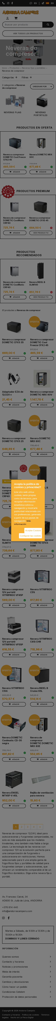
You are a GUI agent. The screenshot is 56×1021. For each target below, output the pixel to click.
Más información (22, 522)
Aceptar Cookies (33, 530)
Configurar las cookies (30, 535)
